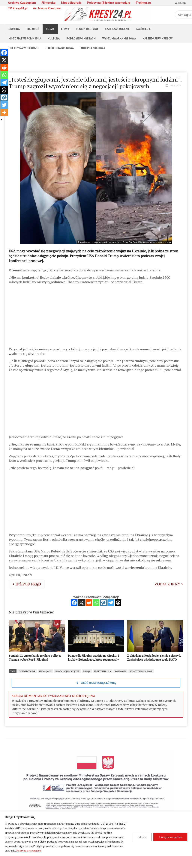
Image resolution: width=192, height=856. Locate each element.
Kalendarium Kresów (157, 38)
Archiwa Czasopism (22, 2)
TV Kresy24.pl (17, 8)
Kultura (54, 38)
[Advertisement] (96, 61)
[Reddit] (89, 602)
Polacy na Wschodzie (23, 48)
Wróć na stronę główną (98, 683)
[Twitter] (4, 105)
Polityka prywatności (28, 850)
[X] (81, 602)
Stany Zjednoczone (141, 671)
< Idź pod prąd (26, 584)
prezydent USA (102, 671)
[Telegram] (110, 602)
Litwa (65, 28)
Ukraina (14, 28)
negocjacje (45, 671)
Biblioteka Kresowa (60, 48)
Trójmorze (143, 2)
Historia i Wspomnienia (24, 38)
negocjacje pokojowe (68, 671)
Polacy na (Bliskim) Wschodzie (108, 2)
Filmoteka (48, 2)
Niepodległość (71, 2)
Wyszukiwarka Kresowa (119, 38)
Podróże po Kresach (81, 38)
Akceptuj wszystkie (170, 837)
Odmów (141, 837)
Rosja (50, 28)
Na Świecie (143, 28)
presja (86, 671)
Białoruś (32, 28)
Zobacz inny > (169, 584)
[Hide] (1, 119)
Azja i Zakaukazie (117, 28)
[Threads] (118, 602)
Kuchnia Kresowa (92, 48)
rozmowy (120, 671)
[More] (4, 112)
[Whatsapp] (96, 602)
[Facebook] (74, 602)
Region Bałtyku (87, 28)
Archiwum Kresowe (47, 8)
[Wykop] (103, 602)
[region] (96, 833)
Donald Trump (27, 671)
